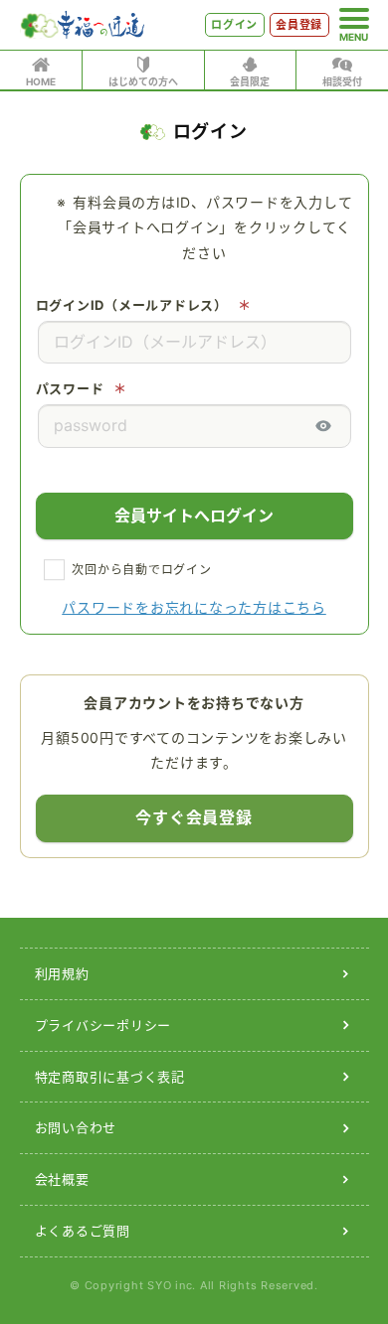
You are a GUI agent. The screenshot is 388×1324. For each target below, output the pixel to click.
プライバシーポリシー (103, 1025)
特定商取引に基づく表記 (110, 1077)
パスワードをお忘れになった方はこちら (194, 607)
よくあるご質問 (82, 1231)
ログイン (234, 25)
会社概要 (62, 1179)
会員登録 (299, 25)
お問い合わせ (76, 1127)
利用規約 (62, 973)
